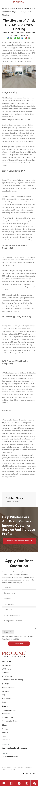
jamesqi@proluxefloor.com (14, 748)
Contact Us (6, 740)
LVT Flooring (6, 669)
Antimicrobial (6, 714)
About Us (5, 733)
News (4, 736)
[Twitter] (30, 773)
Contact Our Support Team (19, 541)
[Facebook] (24, 773)
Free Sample (6, 698)
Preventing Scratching (10, 721)
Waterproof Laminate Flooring (12, 680)
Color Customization (9, 710)
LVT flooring (27, 345)
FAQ (3, 695)
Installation (5, 691)
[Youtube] (34, 773)
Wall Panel (5, 672)
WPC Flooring (7, 676)
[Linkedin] (27, 773)
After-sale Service (8, 688)
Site (27, 35)
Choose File (8, 632)
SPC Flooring (6, 665)
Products (5, 729)
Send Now (19, 644)
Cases (4, 702)
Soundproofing (7, 717)
